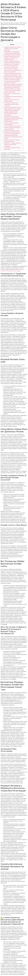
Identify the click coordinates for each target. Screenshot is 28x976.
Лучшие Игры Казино (9, 92)
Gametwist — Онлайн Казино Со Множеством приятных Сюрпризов (12, 144)
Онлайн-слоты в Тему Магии (11, 64)
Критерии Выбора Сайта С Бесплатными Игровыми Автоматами (11, 113)
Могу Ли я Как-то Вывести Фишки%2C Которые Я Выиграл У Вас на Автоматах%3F (13, 70)
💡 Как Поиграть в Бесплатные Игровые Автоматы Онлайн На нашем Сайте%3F (12, 127)
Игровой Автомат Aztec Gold (11, 56)
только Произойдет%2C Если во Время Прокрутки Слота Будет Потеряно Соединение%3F (12, 109)
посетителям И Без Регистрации (12, 76)
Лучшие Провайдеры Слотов (11, 130)
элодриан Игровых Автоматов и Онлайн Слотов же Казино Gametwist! (12, 48)
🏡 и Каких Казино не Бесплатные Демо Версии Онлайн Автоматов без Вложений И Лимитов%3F (13, 86)
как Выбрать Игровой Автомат (12, 54)
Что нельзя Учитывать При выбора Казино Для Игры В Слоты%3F (11, 104)
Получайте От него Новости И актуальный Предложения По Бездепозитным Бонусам (12, 134)
